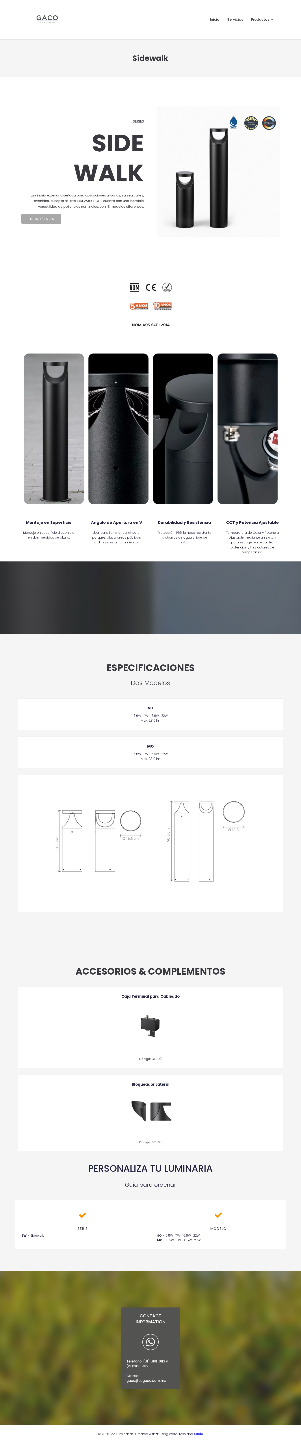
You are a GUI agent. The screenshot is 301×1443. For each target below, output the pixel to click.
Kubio (198, 1434)
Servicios (235, 19)
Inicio (214, 19)
